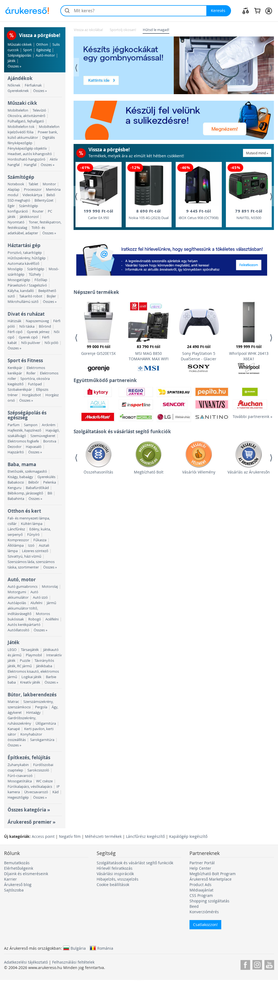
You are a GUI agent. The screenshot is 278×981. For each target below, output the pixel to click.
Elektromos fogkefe (23, 441)
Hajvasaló (34, 446)
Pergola (41, 707)
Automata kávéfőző (23, 263)
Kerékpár (15, 367)
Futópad (35, 384)
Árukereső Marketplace (210, 879)
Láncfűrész (16, 529)
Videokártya (32, 195)
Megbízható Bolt (148, 472)
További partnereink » (250, 416)
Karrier (10, 879)
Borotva (49, 441)
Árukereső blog (17, 884)
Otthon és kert (24, 511)
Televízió (39, 110)
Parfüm (14, 425)
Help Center (200, 868)
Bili (50, 493)
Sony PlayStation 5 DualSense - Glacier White (198, 353)
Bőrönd (45, 326)
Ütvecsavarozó (36, 792)
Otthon (42, 44)
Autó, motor (22, 579)
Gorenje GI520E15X (98, 350)
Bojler (51, 296)
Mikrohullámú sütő (23, 301)
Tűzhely (35, 274)
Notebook (16, 184)
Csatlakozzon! (205, 924)
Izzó (31, 545)
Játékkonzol (29, 216)
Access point (43, 836)
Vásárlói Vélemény (198, 472)
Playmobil (34, 655)
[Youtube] (269, 964)
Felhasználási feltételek (73, 962)
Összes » (14, 66)
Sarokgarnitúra (42, 739)
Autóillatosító (18, 630)
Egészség (43, 50)
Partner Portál (202, 862)
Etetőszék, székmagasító (27, 471)
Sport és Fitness (25, 360)
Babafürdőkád (37, 487)
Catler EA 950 (98, 214)
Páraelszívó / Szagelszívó (27, 285)
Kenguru (14, 487)
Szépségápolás (19, 55)
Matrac (13, 701)
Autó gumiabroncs (22, 586)
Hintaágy (33, 712)
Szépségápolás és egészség (27, 415)
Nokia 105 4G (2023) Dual (149, 214)
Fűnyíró (33, 534)
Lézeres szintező (35, 551)
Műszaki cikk (22, 103)
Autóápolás (17, 603)
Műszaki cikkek (20, 44)
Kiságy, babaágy (20, 477)
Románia (105, 948)
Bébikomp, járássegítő (25, 493)
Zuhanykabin (18, 764)
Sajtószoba (14, 890)
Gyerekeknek (18, 90)
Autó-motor (45, 55)
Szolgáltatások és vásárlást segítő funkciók (135, 862)
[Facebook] (245, 964)
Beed (194, 906)
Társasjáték (30, 649)
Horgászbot (31, 395)
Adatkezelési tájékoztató (26, 962)
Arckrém (48, 425)
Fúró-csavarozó (20, 775)
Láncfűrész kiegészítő (145, 836)
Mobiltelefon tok (21, 126)
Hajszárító (16, 452)
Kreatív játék (30, 682)
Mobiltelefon (18, 110)
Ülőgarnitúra (46, 723)
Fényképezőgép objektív (27, 148)
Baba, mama (22, 464)
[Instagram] (257, 964)
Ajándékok (20, 78)
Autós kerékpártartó (24, 624)
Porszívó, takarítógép (25, 252)
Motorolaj (50, 586)
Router (37, 211)
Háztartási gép (24, 245)
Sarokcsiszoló (38, 770)
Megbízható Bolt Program (212, 873)
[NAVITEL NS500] (248, 185)
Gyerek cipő (28, 337)
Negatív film (70, 836)
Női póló (51, 342)
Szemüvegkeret (42, 435)
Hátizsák (14, 321)
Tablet (33, 184)
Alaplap (14, 189)
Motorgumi (17, 592)
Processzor (33, 189)
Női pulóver (30, 342)
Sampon (30, 425)
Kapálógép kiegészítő (188, 836)
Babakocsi (16, 482)
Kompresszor (18, 540)
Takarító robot (30, 296)
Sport (27, 50)
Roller (31, 373)
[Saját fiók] (269, 10)
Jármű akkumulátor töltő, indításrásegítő (32, 608)
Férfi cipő (15, 332)
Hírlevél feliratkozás (114, 868)
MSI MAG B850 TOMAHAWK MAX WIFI (149, 352)
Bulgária (78, 948)
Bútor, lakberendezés (32, 694)
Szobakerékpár (20, 389)
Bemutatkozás (17, 862)
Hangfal (30, 164)
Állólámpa (16, 545)
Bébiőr (33, 482)
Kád (55, 792)
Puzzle (25, 660)
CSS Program (201, 895)
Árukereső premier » (31, 822)
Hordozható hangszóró (26, 159)
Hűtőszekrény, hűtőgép (27, 258)
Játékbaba (44, 666)
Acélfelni (52, 619)
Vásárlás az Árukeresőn (249, 472)
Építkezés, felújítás (29, 757)
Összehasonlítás (98, 472)
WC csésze (44, 781)
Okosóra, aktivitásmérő (26, 115)
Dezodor (14, 446)
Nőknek (14, 85)
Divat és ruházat (26, 314)
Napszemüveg (37, 321)
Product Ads (200, 884)
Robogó (34, 619)
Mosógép (15, 269)
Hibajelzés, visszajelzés (117, 879)
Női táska (26, 326)
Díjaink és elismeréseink (26, 873)
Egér (11, 206)
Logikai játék (31, 677)
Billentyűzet (43, 200)
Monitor (49, 184)
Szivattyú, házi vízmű (24, 556)
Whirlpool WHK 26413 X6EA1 (248, 352)
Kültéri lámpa (31, 523)
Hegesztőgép (18, 797)
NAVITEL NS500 (249, 214)
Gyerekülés (46, 477)
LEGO (12, 649)
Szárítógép (35, 269)
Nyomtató (16, 222)
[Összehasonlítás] (246, 10)
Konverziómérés (204, 911)
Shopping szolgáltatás (209, 900)
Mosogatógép (19, 280)
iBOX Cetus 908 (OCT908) (199, 214)
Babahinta (16, 498)
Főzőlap (40, 280)
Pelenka (49, 482)
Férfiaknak (33, 85)
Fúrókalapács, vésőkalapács (30, 786)
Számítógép (21, 177)
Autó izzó (40, 597)
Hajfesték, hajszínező (24, 430)
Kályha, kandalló (21, 290)
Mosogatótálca (20, 781)
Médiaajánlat (201, 890)
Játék (11, 61)
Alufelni (36, 603)
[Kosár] (257, 10)
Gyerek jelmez (38, 332)
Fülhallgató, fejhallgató (26, 121)
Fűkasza (39, 540)
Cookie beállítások (113, 884)
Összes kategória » (29, 810)
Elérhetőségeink (18, 868)
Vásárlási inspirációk (115, 873)
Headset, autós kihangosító (30, 154)
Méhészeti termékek (103, 836)
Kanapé (14, 729)
